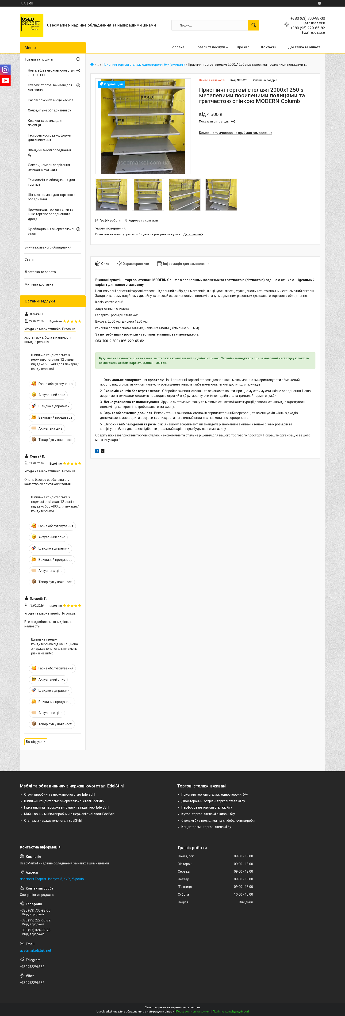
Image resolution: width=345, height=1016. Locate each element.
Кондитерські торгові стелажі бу (206, 827)
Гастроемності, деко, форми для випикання (49, 138)
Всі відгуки (34, 742)
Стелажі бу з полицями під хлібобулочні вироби (218, 820)
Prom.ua (195, 1007)
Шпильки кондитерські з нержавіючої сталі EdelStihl (64, 801)
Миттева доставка (39, 284)
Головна (177, 47)
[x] (102, 452)
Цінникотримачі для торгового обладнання (51, 197)
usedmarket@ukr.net (35, 950)
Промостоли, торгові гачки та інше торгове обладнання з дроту (50, 214)
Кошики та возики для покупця (45, 123)
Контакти (268, 47)
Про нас (243, 47)
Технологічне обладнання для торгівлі (51, 182)
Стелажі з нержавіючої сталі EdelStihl (53, 820)
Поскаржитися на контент (193, 1011)
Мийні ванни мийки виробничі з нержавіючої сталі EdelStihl (69, 814)
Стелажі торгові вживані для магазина (50, 87)
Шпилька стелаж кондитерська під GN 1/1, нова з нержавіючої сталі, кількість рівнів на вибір (54, 646)
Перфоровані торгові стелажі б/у (206, 807)
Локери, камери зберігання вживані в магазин (49, 167)
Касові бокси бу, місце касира (50, 100)
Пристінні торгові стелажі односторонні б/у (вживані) (144, 64)
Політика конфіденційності (231, 1011)
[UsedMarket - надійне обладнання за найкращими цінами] (31, 25)
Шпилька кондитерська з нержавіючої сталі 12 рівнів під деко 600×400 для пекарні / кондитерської (55, 362)
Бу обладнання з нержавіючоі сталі (51, 231)
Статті (29, 259)
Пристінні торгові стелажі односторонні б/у (214, 794)
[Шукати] (253, 25)
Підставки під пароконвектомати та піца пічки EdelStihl (66, 807)
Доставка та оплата (304, 47)
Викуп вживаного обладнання (48, 247)
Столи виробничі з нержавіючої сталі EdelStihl (59, 794)
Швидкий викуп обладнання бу (50, 152)
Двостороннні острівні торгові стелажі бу (213, 801)
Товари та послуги (210, 47)
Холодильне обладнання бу (49, 110)
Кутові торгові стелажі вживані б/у (208, 814)
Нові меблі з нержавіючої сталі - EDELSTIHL (51, 73)
